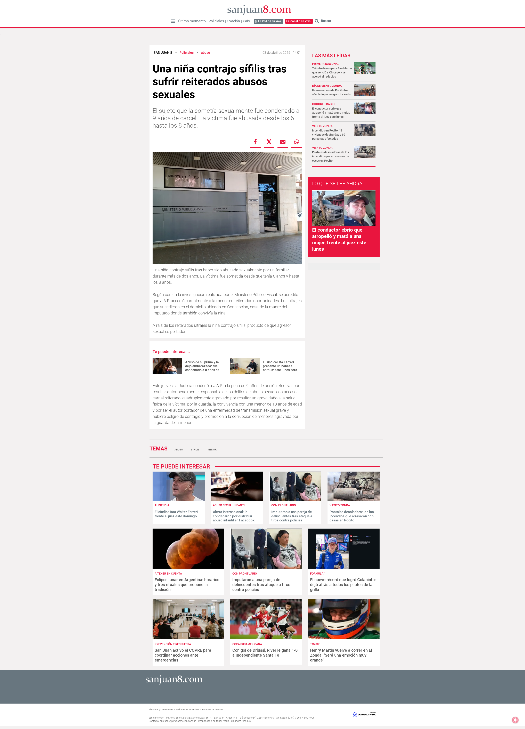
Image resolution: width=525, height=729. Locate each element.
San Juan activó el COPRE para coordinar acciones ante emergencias (183, 655)
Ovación (233, 21)
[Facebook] (255, 141)
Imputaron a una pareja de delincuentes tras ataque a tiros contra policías (291, 516)
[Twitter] (269, 141)
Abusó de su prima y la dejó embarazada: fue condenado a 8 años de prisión (202, 368)
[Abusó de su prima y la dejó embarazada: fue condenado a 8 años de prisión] (167, 366)
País (246, 21)
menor (212, 449)
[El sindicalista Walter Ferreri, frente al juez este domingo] (179, 500)
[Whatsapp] (296, 141)
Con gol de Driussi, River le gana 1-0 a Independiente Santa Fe (265, 653)
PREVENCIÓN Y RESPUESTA (173, 644)
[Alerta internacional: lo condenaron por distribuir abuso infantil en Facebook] (237, 500)
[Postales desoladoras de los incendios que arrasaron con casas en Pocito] (354, 500)
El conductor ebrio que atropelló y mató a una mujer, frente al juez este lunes (331, 112)
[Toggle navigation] (173, 21)
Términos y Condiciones (161, 709)
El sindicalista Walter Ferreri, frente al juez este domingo (177, 514)
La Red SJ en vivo (269, 21)
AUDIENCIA (162, 505)
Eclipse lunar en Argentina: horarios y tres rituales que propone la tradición (187, 584)
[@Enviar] (283, 141)
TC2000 (315, 644)
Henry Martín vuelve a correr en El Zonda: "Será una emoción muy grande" (341, 655)
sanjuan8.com (156, 717)
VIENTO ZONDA (322, 147)
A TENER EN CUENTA (168, 573)
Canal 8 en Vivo (300, 21)
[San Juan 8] (174, 684)
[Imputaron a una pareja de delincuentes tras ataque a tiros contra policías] (295, 500)
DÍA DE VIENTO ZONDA (327, 85)
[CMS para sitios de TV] (350, 714)
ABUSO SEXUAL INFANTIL (229, 505)
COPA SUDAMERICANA (247, 644)
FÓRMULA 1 (318, 573)
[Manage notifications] (515, 720)
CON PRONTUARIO (283, 505)
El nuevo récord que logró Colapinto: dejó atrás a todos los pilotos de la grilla (343, 584)
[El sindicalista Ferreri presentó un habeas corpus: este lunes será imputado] (245, 366)
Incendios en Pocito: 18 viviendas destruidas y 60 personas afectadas (328, 134)
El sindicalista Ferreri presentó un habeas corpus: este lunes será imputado (280, 368)
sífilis (195, 449)
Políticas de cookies (212, 709)
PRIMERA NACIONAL (325, 63)
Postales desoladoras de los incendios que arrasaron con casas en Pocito (330, 156)
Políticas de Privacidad (187, 709)
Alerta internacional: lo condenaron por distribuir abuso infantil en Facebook (234, 516)
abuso (179, 449)
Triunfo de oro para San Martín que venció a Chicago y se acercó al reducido (332, 72)
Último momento (192, 21)
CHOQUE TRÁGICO (324, 104)
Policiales (216, 21)
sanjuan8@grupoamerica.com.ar (178, 721)
